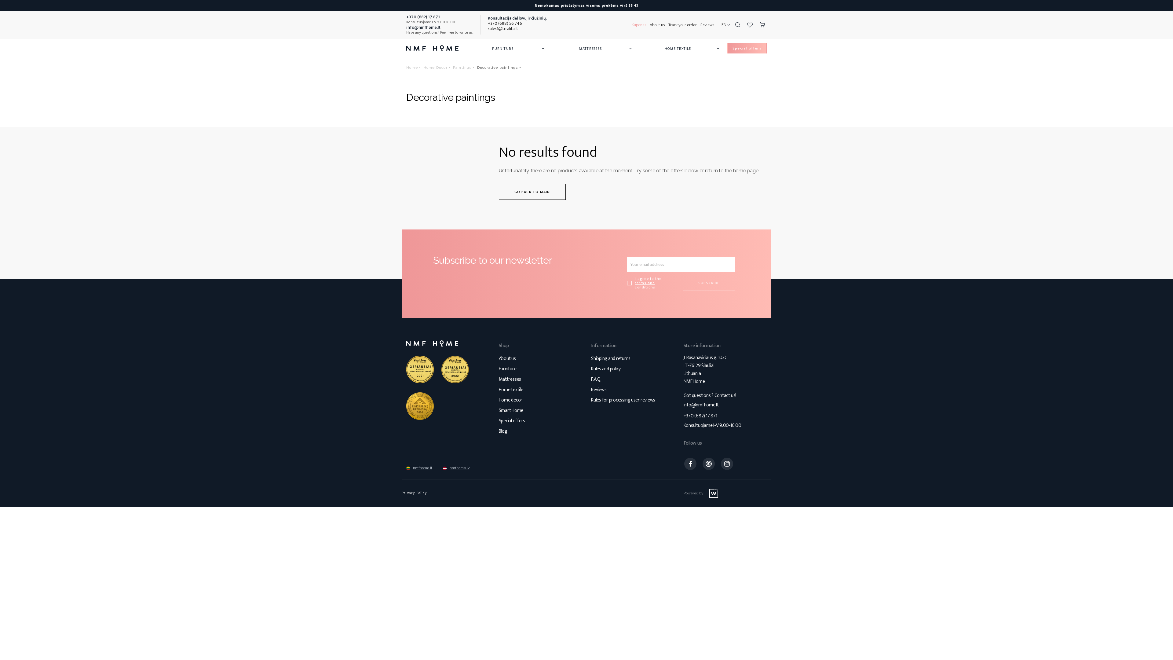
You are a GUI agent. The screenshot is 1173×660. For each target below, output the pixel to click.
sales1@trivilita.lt (503, 28)
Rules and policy (606, 369)
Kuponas (639, 25)
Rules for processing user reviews (623, 400)
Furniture (518, 49)
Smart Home (511, 410)
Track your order (682, 25)
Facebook (690, 464)
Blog (503, 431)
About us (657, 25)
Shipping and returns (610, 358)
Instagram (727, 464)
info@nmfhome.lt (701, 405)
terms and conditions (645, 285)
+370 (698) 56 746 (505, 23)
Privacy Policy (414, 493)
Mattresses (606, 49)
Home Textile (693, 49)
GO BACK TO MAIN (532, 192)
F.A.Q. (596, 379)
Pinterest (709, 464)
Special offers (512, 421)
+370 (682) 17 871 (700, 416)
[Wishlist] (750, 24)
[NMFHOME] (432, 48)
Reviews (707, 25)
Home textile (511, 390)
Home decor (511, 400)
